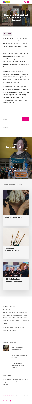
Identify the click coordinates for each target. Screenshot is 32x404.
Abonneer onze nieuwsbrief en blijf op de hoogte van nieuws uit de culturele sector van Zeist (16, 381)
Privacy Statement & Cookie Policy (20, 395)
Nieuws (16, 9)
